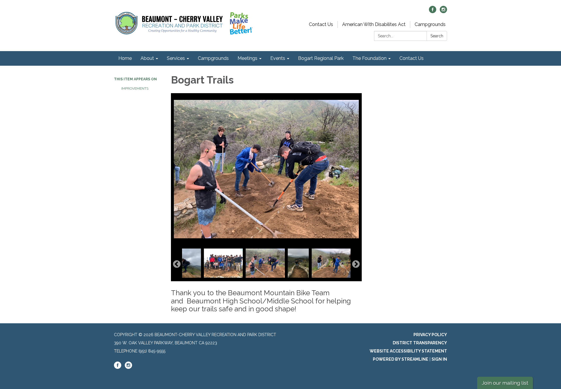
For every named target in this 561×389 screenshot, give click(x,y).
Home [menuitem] (125, 58)
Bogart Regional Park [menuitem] (321, 58)
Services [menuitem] (176, 58)
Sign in (439, 359)
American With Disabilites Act (374, 24)
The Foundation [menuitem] (369, 58)
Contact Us (321, 24)
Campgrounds (430, 24)
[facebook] (432, 11)
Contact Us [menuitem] (411, 58)
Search (436, 36)
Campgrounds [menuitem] (213, 58)
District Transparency (420, 343)
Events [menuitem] (277, 58)
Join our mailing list (505, 383)
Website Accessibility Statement (408, 351)
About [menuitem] (147, 58)
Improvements (134, 88)
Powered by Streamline (400, 359)
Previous (176, 264)
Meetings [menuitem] (247, 58)
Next (356, 264)
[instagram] (443, 11)
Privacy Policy (430, 334)
